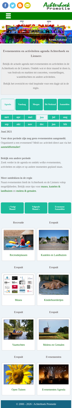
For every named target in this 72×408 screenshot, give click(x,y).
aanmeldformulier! (10, 146)
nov (30, 124)
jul (53, 117)
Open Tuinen (18, 389)
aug (65, 117)
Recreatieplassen (18, 255)
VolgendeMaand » (36, 208)
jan (53, 124)
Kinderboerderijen (53, 300)
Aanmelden (64, 104)
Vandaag (22, 104)
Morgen (36, 104)
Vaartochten (18, 344)
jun (42, 117)
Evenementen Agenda (53, 389)
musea (44, 186)
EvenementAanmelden (60, 208)
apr (18, 117)
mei (30, 117)
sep (7, 124)
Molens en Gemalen (53, 344)
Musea (18, 300)
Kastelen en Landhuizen (53, 255)
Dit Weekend (50, 104)
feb (65, 124)
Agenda (7, 104)
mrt (7, 117)
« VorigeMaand (12, 208)
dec (42, 124)
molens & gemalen (26, 190)
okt (18, 124)
